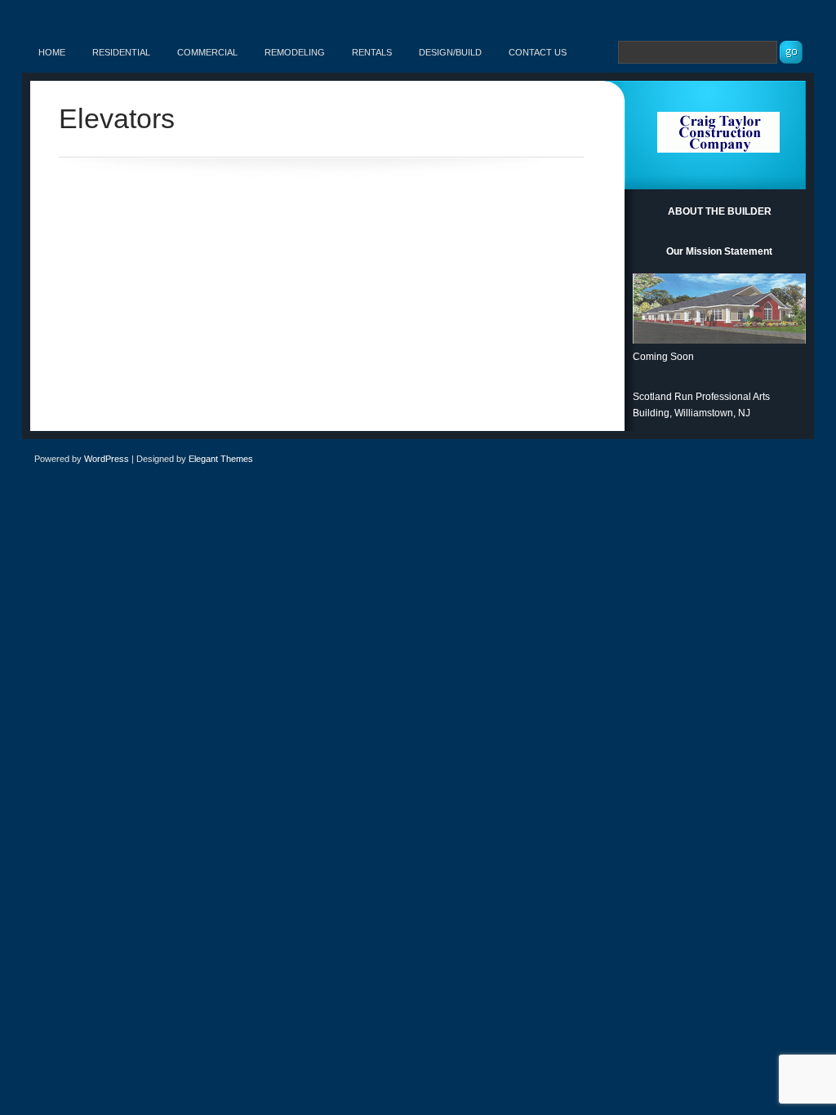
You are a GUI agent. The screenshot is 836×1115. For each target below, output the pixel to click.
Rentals (372, 52)
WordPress (106, 459)
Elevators (117, 118)
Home (51, 52)
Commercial (207, 52)
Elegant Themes (221, 459)
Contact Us (538, 52)
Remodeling (295, 52)
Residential (121, 52)
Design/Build (450, 52)
